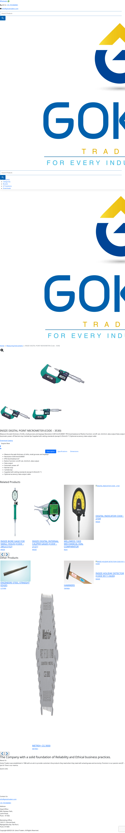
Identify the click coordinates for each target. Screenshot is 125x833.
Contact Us (7, 787)
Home (2, 346)
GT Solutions (7, 186)
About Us (6, 772)
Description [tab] (51, 451)
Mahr (66, 550)
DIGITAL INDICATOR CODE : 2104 (110, 517)
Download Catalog (6, 441)
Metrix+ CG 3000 (41, 745)
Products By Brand (10, 780)
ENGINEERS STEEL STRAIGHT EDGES (15, 584)
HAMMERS (69, 585)
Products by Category (11, 776)
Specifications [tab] (62, 451)
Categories (6, 182)
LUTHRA (3, 588)
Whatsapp (3, 1)
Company (6, 179)
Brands (5, 184)
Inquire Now (5, 443)
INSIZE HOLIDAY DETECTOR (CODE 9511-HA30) (110, 574)
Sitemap (6, 791)
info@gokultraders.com (10, 9)
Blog (4, 783)
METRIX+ (35, 749)
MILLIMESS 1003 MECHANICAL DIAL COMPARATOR (73, 544)
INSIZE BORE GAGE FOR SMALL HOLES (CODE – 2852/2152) (13, 544)
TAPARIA (67, 588)
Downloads (7, 188)
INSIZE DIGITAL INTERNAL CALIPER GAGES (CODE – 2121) (45, 544)
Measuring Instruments (14, 346)
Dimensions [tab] (74, 451)
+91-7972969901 (12, 5)
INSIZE (3, 550)
